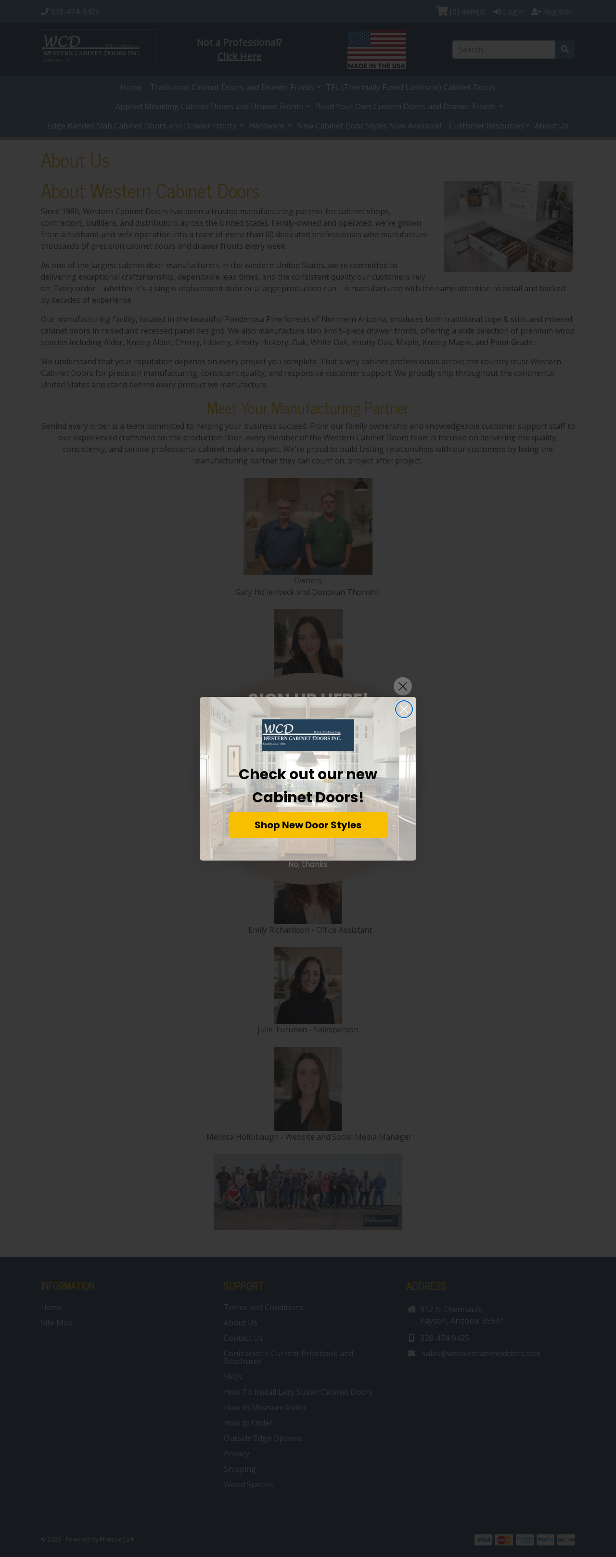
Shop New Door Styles (308, 825)
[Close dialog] (404, 709)
